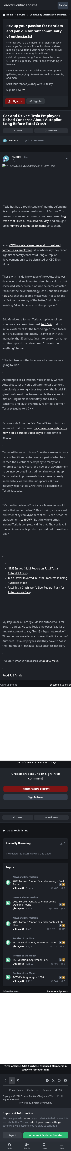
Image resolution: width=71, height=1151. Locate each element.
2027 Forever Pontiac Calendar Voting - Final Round (38, 882)
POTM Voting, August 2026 (28, 977)
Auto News (37, 140)
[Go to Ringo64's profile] (8, 882)
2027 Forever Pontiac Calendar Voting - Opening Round (35, 903)
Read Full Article (12, 675)
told (7, 296)
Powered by (35, 1102)
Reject (12, 1135)
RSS (59, 1090)
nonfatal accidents (34, 226)
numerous (15, 226)
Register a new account (35, 788)
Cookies (47, 1090)
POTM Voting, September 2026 (30, 959)
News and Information (25, 876)
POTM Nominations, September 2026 (34, 942)
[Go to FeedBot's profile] (5, 140)
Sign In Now (35, 797)
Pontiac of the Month (24, 938)
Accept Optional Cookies (47, 1135)
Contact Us (32, 1090)
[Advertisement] (35, 724)
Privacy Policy (16, 1090)
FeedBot (16, 157)
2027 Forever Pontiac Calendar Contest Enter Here (38, 923)
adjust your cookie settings (45, 1122)
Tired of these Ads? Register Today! (35, 762)
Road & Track (50, 661)
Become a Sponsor (60, 684)
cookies (26, 1118)
